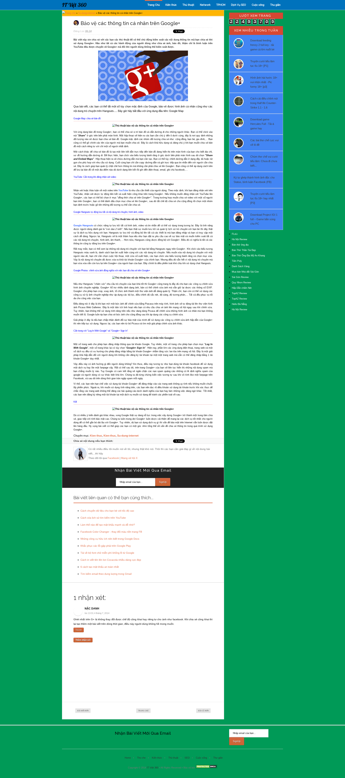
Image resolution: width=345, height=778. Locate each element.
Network (205, 4)
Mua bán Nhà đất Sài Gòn (245, 271)
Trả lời (78, 630)
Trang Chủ (153, 4)
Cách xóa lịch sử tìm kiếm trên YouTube (103, 517)
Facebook (113, 458)
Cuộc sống (258, 4)
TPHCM (220, 4)
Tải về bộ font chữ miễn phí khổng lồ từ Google (107, 552)
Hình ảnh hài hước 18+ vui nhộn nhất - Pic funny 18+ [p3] (263, 82)
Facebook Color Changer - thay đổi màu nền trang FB (111, 531)
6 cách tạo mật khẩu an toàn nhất (99, 566)
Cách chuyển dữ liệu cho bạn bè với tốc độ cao (107, 510)
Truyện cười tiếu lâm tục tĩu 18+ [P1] (262, 63)
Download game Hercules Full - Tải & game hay (262, 124)
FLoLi (235, 234)
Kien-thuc (110, 435)
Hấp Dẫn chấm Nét (242, 288)
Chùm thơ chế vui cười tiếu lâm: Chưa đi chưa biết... (264, 161)
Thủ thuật (188, 4)
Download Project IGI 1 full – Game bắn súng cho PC (263, 219)
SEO (187, 757)
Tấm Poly (237, 261)
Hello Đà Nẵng (239, 304)
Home (128, 757)
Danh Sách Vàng (240, 266)
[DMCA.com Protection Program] (206, 767)
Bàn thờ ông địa (240, 244)
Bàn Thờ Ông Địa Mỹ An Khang (248, 255)
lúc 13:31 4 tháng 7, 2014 (97, 613)
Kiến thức (171, 4)
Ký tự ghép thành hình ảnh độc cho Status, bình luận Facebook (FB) (254, 179)
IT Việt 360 (74, 4)
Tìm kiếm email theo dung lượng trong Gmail (106, 573)
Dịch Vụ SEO (238, 4)
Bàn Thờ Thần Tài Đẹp (244, 250)
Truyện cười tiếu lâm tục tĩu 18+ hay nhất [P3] (262, 198)
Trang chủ (70, 13)
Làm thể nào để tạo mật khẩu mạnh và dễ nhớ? (107, 524)
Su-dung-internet (86, 13)
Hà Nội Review (239, 239)
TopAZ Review (239, 293)
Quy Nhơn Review (241, 282)
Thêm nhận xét (83, 640)
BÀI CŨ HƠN (203, 711)
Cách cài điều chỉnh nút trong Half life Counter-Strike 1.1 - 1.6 (264, 103)
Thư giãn (275, 4)
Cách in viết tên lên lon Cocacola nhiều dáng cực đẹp (110, 559)
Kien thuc (96, 435)
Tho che (141, 757)
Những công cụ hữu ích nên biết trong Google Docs (109, 538)
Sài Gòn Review (240, 277)
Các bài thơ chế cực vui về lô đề (264, 142)
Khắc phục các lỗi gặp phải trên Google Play (105, 545)
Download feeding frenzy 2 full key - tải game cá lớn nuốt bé (262, 45)
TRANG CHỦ (143, 711)
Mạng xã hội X (129, 458)
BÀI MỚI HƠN (83, 711)
